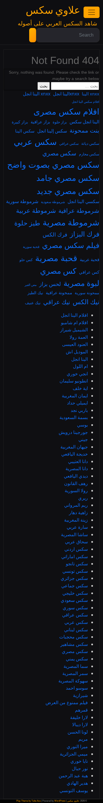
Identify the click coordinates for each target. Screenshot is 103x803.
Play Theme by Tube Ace (28, 801)
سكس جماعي (74, 585)
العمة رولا (79, 337)
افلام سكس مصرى (66, 111)
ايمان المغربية (75, 396)
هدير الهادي (77, 783)
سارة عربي (77, 527)
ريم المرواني (76, 505)
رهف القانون (76, 483)
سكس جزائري (74, 578)
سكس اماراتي (74, 556)
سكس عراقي (69, 143)
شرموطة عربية (36, 210)
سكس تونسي (75, 571)
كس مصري (58, 270)
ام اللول (80, 366)
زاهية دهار (78, 512)
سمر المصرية (75, 673)
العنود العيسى (75, 344)
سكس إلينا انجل (52, 131)
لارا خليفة (79, 717)
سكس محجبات (73, 637)
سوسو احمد (77, 688)
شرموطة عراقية (78, 211)
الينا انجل (79, 359)
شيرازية (80, 695)
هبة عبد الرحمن (73, 775)
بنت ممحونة (84, 130)
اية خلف (80, 388)
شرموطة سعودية (53, 201)
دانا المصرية (77, 468)
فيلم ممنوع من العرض (66, 702)
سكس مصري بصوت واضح (53, 164)
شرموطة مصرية (71, 222)
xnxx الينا (90, 94)
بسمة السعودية (74, 417)
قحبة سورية (31, 246)
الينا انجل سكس (84, 122)
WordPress (60, 801)
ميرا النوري (77, 746)
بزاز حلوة (60, 122)
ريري (83, 498)
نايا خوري (79, 761)
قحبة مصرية (56, 258)
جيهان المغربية (74, 447)
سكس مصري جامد (67, 177)
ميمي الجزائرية (74, 754)
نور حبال (80, 768)
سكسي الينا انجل (83, 201)
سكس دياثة (90, 143)
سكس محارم (89, 154)
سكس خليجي (75, 593)
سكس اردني (76, 549)
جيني (83, 439)
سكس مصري (59, 153)
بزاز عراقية (40, 122)
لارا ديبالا (80, 724)
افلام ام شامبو (74, 322)
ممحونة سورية (87, 292)
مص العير (31, 285)
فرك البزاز (84, 234)
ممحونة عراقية (59, 292)
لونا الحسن (78, 732)
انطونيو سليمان (74, 381)
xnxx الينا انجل (36, 94)
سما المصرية (76, 666)
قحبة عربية (89, 259)
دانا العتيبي (78, 461)
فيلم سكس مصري (70, 245)
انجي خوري (77, 374)
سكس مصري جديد (68, 190)
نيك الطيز (35, 292)
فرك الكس (55, 234)
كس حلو (26, 259)
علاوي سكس (53, 10)
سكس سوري (75, 607)
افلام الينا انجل (74, 315)
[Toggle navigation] (92, 12)
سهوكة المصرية (73, 681)
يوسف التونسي (74, 790)
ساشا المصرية (74, 534)
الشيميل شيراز (74, 330)
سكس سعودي (74, 600)
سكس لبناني (76, 629)
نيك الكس (86, 301)
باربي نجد (79, 410)
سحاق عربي (76, 541)
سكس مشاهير (74, 644)
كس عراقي (89, 272)
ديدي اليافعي (76, 476)
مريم (83, 739)
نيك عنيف (33, 302)
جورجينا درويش (73, 432)
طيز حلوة (27, 223)
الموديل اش (77, 352)
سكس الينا (25, 131)
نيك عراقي (56, 302)
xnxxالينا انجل (66, 94)
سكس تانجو (77, 563)
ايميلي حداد (77, 403)
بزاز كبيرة (20, 122)
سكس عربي (35, 141)
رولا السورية (76, 490)
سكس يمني (77, 659)
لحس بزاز (50, 284)
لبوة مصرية (81, 283)
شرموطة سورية (22, 201)
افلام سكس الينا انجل (85, 101)
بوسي (82, 425)
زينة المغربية (76, 520)
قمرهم (81, 710)
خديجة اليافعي (74, 454)
